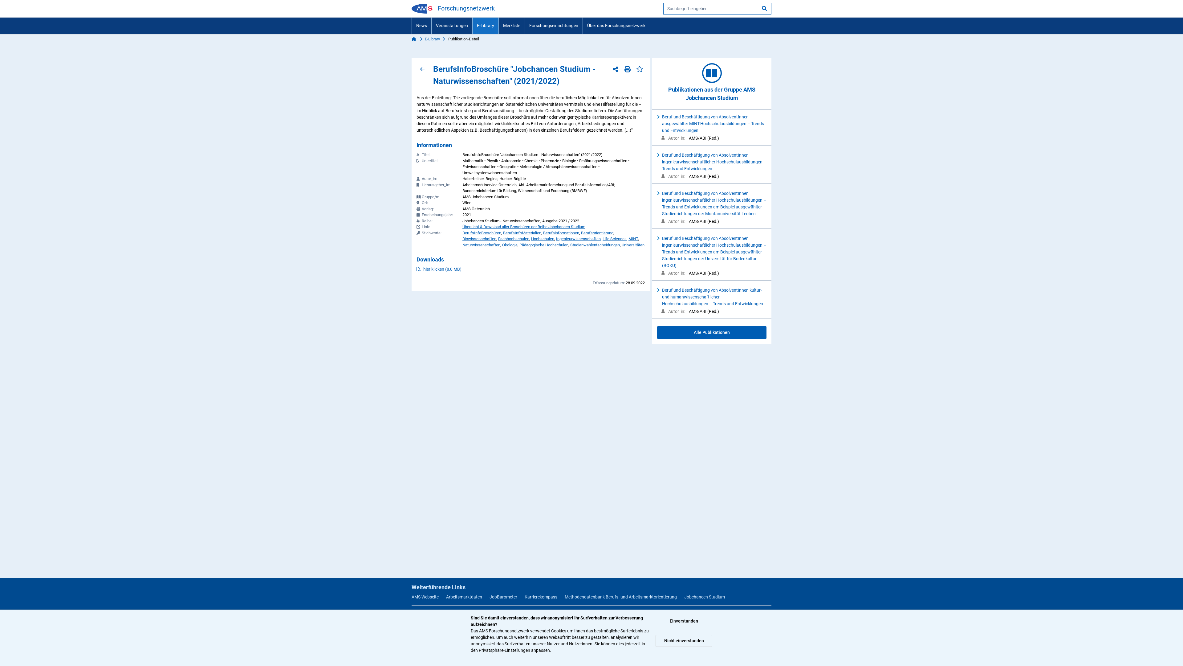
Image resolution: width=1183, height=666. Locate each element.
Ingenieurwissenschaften (578, 238)
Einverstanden (684, 621)
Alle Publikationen (712, 332)
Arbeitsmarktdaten (464, 596)
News (421, 25)
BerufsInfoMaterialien (522, 233)
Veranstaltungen (452, 25)
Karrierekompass (541, 596)
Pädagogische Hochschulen (543, 245)
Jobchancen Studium (704, 596)
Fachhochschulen (513, 238)
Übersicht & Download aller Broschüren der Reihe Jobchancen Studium (523, 226)
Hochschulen (542, 238)
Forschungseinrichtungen (553, 25)
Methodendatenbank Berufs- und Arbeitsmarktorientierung (621, 596)
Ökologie (510, 245)
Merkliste (511, 25)
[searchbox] (717, 8)
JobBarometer (503, 596)
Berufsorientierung (597, 233)
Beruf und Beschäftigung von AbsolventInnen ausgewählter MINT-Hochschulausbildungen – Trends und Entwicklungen (713, 123)
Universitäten (633, 245)
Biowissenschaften (479, 238)
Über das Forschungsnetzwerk (616, 25)
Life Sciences (615, 238)
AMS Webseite (425, 596)
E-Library (485, 25)
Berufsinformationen (561, 233)
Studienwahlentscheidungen (595, 245)
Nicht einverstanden (684, 640)
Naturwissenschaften (481, 245)
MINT (633, 238)
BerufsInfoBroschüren (481, 233)
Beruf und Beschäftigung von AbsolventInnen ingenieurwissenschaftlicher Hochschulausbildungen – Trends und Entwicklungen (714, 162)
